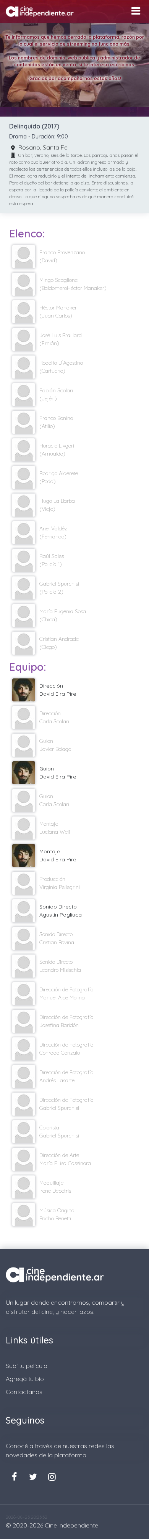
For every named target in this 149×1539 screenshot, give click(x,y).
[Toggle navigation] (135, 10)
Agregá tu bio (25, 1379)
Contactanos (24, 1392)
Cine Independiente (71, 1525)
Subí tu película (26, 1365)
